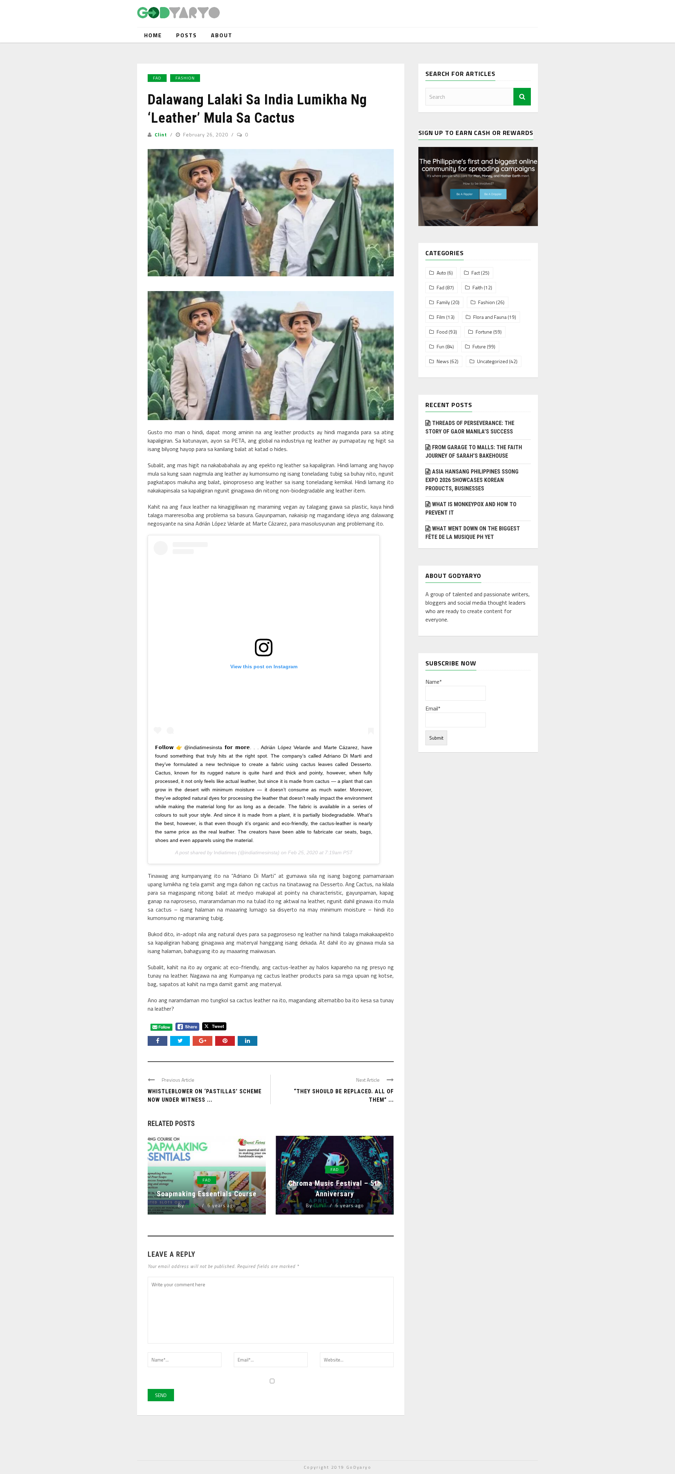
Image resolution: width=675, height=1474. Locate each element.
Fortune (484, 331)
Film (441, 317)
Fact (475, 272)
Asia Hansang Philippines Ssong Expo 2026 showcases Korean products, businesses (472, 480)
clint (161, 134)
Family (443, 302)
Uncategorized (492, 361)
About (221, 35)
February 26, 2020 (206, 134)
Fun (440, 346)
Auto (441, 272)
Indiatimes (225, 852)
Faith (477, 287)
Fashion (185, 78)
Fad (157, 78)
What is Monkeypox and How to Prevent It (470, 508)
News (443, 361)
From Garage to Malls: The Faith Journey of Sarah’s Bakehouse (473, 451)
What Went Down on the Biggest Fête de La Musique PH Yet (472, 532)
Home (153, 35)
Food (442, 331)
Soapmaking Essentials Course (207, 1194)
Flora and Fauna (490, 317)
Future (479, 346)
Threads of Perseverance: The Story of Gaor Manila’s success (469, 427)
